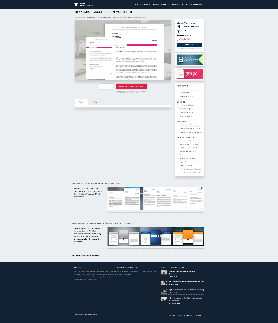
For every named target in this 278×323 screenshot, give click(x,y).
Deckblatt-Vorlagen (185, 109)
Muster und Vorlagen (186, 96)
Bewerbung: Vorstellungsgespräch (190, 125)
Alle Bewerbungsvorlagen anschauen (86, 255)
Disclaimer (172, 315)
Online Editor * (189, 45)
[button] (168, 4)
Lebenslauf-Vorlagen (186, 116)
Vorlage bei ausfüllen (131, 86)
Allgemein (183, 89)
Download (106, 86)
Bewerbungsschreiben (186, 112)
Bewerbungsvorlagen (186, 105)
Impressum (199, 315)
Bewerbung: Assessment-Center (190, 128)
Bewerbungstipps (185, 93)
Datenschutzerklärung (185, 315)
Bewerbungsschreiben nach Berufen (191, 132)
